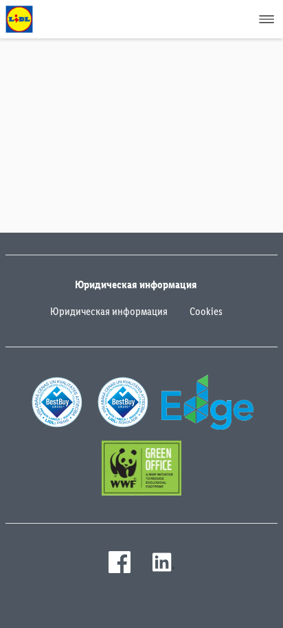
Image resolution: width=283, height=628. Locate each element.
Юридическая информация (109, 311)
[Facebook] (119, 562)
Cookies (206, 311)
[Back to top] (253, 609)
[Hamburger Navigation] (267, 19)
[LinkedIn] (163, 562)
